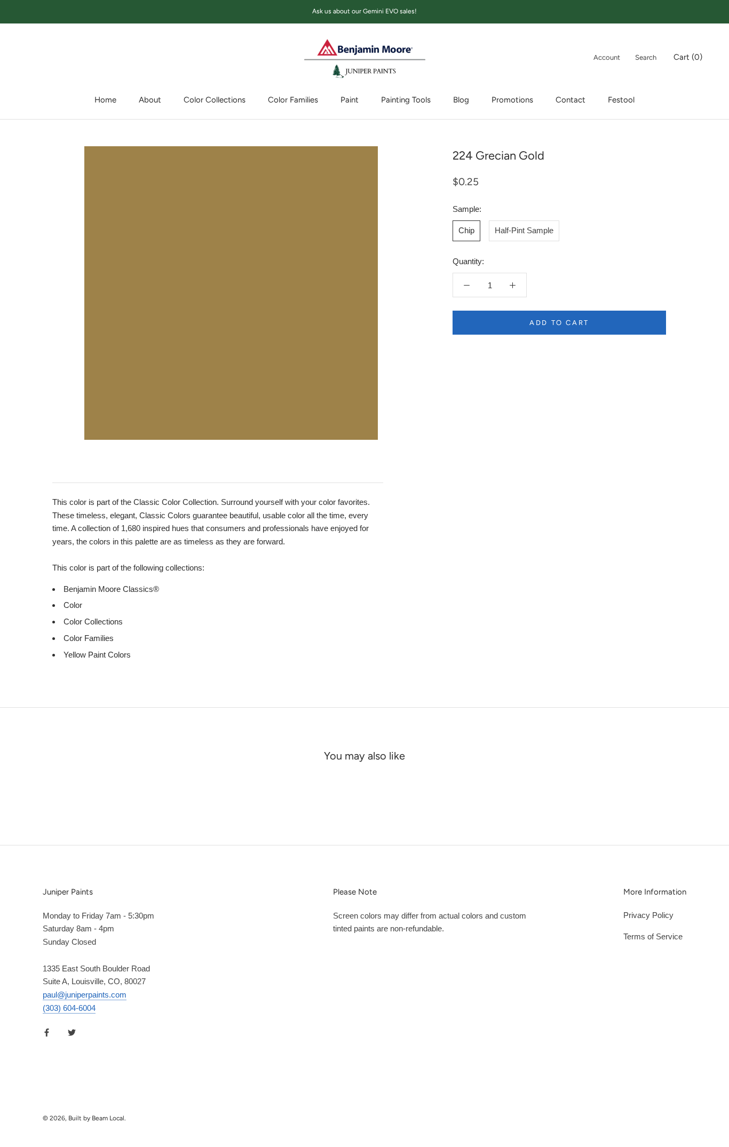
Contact (570, 100)
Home (105, 100)
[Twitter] (72, 1032)
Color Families (293, 100)
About (150, 100)
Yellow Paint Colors (97, 654)
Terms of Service (653, 936)
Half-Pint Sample (524, 230)
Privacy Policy (648, 915)
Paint (349, 100)
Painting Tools (406, 100)
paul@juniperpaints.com (84, 994)
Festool (621, 100)
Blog (461, 100)
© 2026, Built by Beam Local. (84, 1118)
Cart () (687, 57)
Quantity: (468, 261)
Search (645, 57)
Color (73, 605)
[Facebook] (47, 1032)
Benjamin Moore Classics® (111, 589)
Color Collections (214, 100)
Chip (466, 230)
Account (606, 57)
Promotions (512, 100)
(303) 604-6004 (69, 1007)
